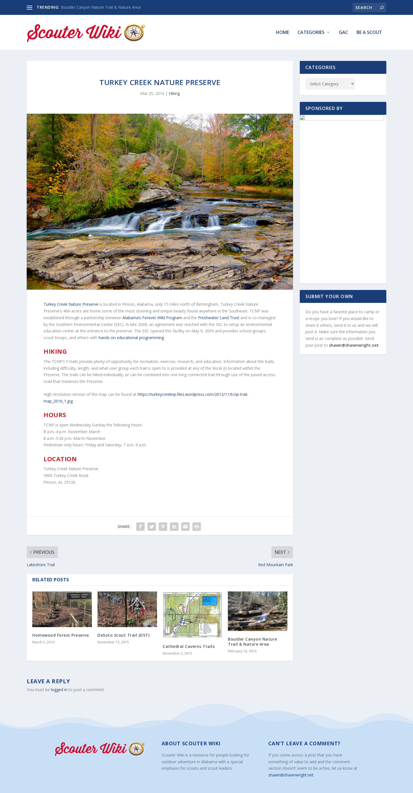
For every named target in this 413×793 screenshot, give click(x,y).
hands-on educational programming (131, 337)
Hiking (174, 93)
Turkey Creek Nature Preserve (71, 304)
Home (282, 32)
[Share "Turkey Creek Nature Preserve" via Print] (196, 526)
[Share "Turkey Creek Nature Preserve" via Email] (185, 526)
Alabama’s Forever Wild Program (152, 317)
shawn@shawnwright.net (354, 345)
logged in (59, 689)
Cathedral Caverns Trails (189, 646)
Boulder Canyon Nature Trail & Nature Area (100, 7)
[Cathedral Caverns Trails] (192, 614)
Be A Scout (369, 32)
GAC (343, 32)
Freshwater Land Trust (218, 317)
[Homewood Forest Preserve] (62, 609)
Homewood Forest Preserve (60, 635)
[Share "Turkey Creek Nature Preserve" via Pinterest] (163, 526)
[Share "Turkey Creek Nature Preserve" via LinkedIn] (174, 526)
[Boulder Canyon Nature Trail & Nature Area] (257, 611)
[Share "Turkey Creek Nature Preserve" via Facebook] (140, 526)
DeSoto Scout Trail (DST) (123, 635)
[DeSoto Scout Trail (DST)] (127, 609)
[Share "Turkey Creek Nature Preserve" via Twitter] (151, 526)
